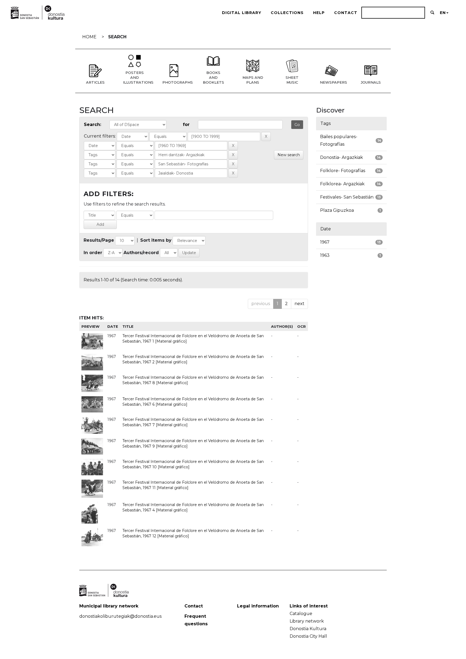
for (186, 124)
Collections (287, 12)
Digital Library (241, 12)
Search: (92, 124)
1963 (325, 255)
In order (93, 252)
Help (319, 12)
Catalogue (301, 613)
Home (89, 36)
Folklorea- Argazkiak (342, 183)
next (299, 303)
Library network (307, 621)
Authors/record (141, 252)
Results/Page (99, 240)
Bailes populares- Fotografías (338, 140)
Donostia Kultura (308, 628)
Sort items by (156, 240)
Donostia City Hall (308, 636)
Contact (345, 12)
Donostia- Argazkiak (341, 157)
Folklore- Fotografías (342, 170)
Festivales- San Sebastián (347, 197)
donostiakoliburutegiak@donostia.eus (120, 616)
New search (288, 154)
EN (443, 12)
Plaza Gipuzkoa (337, 210)
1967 (325, 242)
